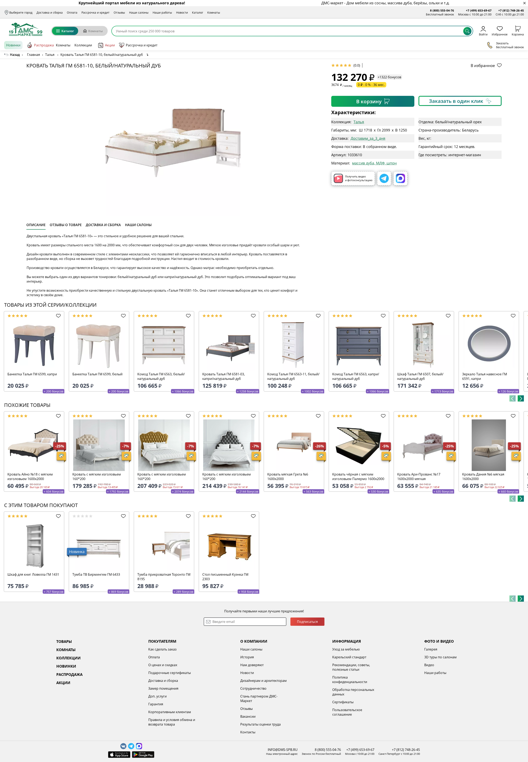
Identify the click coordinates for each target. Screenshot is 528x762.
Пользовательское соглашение (347, 712)
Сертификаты (343, 702)
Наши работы (162, 12)
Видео (429, 665)
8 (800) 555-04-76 (442, 10)
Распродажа (44, 45)
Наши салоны (138, 12)
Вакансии (248, 716)
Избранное (500, 34)
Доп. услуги (157, 696)
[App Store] (119, 754)
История (247, 657)
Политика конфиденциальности (349, 679)
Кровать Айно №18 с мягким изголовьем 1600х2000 (30, 476)
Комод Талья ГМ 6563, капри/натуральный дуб (355, 376)
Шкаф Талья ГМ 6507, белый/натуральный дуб (420, 376)
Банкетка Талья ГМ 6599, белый (97, 374)
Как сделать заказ (162, 649)
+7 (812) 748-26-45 (511, 10)
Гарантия (155, 704)
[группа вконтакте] (123, 746)
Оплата (72, 12)
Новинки (13, 45)
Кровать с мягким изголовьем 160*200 (96, 476)
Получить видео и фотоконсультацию (358, 178)
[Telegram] (384, 178)
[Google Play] (143, 754)
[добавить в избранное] (57, 315)
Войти (483, 34)
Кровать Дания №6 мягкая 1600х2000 (483, 476)
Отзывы (119, 12)
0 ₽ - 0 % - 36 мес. (371, 84)
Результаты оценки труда (260, 724)
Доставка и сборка (50, 12)
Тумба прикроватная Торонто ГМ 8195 (163, 576)
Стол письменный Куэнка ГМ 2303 (225, 576)
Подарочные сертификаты (169, 672)
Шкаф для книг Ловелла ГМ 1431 (33, 574)
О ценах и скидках (162, 665)
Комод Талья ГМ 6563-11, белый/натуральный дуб (293, 376)
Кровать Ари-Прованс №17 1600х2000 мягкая (418, 476)
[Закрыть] (524, 3)
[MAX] (400, 178)
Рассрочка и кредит (95, 12)
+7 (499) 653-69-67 (478, 10)
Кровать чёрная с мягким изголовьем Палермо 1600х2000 (358, 476)
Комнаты (213, 12)
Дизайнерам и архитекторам (263, 680)
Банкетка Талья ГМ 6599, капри (32, 374)
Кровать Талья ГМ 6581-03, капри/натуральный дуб (223, 376)
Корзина (518, 34)
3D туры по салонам (440, 657)
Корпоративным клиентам (169, 712)
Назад (15, 54)
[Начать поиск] (467, 31)
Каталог (197, 12)
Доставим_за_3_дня (368, 138)
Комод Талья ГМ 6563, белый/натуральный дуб (161, 376)
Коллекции (83, 45)
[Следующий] (521, 398)
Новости (182, 12)
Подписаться (307, 621)
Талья (359, 121)
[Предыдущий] (512, 398)
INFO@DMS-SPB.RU (283, 749)
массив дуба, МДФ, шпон (374, 163)
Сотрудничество (253, 688)
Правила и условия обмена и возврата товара (171, 722)
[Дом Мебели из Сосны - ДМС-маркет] (25, 29)
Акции (110, 45)
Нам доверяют (252, 665)
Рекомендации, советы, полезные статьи (351, 667)
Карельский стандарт (349, 657)
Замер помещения (163, 688)
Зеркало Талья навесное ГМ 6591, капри (484, 376)
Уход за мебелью (346, 649)
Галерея (430, 649)
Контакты (247, 732)
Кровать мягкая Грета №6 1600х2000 (287, 476)
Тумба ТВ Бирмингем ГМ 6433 (96, 574)
